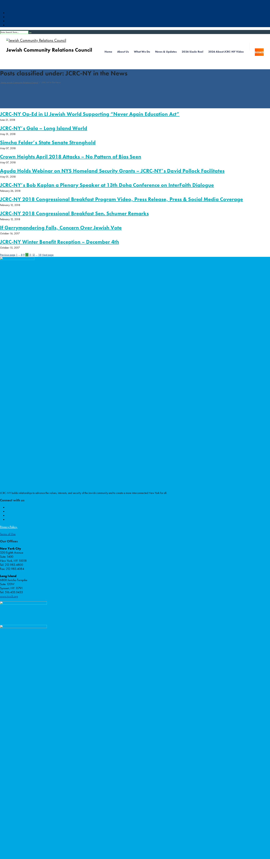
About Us (123, 51)
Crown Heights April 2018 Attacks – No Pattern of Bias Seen (70, 156)
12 (33, 255)
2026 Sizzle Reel (192, 51)
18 (39, 255)
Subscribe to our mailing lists (15, 6)
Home (108, 51)
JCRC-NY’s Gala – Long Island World (43, 128)
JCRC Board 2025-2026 (13, 2)
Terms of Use (8, 534)
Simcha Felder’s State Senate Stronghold (48, 142)
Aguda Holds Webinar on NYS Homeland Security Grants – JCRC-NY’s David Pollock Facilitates (112, 171)
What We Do (142, 51)
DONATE (259, 52)
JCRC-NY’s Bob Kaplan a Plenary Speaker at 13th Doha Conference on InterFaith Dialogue (107, 185)
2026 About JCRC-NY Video (226, 51)
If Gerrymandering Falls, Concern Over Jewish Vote (61, 227)
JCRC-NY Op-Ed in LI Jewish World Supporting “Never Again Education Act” (90, 114)
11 (30, 255)
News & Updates (166, 51)
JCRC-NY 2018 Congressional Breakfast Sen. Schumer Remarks (74, 213)
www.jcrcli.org (9, 596)
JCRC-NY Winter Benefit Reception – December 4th (59, 242)
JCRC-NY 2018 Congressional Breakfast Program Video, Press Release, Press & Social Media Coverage (121, 199)
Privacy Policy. (9, 527)
